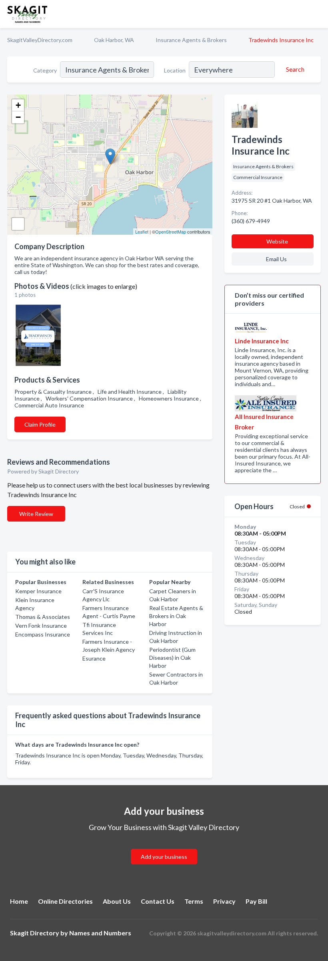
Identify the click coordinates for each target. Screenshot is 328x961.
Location (175, 70)
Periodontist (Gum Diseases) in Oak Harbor (172, 657)
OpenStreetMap (170, 231)
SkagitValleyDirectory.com (39, 39)
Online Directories (65, 901)
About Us (117, 901)
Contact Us (157, 901)
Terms (193, 901)
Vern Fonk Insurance (41, 625)
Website (277, 241)
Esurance (94, 658)
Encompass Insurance (42, 634)
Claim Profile (40, 424)
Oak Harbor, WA (114, 39)
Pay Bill (256, 901)
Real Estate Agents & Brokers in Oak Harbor (176, 615)
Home (19, 901)
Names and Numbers (100, 933)
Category (45, 70)
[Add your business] (164, 847)
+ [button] (18, 105)
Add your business (164, 856)
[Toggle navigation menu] (317, 14)
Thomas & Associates (42, 616)
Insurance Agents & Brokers (191, 39)
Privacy (224, 901)
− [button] (18, 117)
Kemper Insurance (38, 591)
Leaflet (141, 231)
